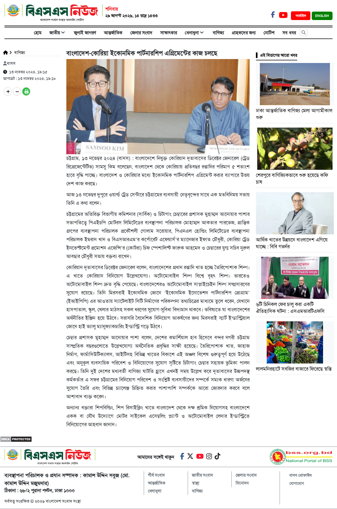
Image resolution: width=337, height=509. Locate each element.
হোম (38, 33)
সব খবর (289, 33)
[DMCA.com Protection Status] (16, 439)
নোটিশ (269, 33)
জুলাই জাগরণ (85, 33)
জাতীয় (54, 33)
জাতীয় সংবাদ (202, 475)
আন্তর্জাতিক (113, 33)
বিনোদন (242, 483)
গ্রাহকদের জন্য (244, 33)
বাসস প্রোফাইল (300, 475)
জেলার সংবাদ (141, 33)
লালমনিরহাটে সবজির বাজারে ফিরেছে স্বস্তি (293, 369)
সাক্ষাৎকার (168, 33)
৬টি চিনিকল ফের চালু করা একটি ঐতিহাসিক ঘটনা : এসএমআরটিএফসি (290, 307)
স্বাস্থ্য (195, 483)
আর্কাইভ (301, 15)
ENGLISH (322, 16)
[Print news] (26, 91)
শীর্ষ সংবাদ (156, 475)
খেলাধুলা (192, 33)
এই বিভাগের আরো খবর (278, 55)
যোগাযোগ (296, 483)
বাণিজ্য (218, 33)
